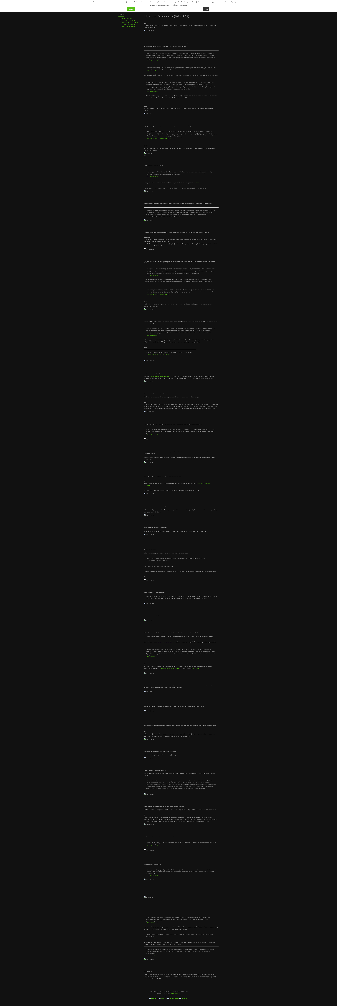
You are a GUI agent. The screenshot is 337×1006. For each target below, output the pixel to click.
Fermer (130, 9)
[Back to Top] (333, 991)
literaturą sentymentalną (166, 642)
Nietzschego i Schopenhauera (159, 376)
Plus (206, 9)
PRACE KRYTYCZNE (128, 27)
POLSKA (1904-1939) (128, 20)
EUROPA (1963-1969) (128, 25)
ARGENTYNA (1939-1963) (130, 22)
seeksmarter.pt (175, 993)
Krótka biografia (127, 18)
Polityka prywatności (168, 995)
